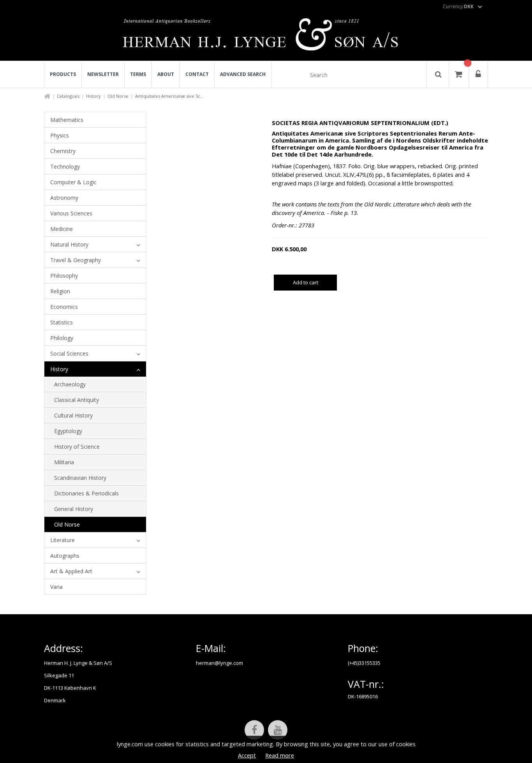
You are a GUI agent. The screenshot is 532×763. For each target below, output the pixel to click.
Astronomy (64, 197)
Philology (61, 338)
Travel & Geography (75, 260)
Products (63, 74)
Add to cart (305, 282)
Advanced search (243, 74)
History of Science (77, 446)
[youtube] (277, 730)
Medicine (61, 229)
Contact (197, 74)
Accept (247, 755)
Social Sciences (69, 353)
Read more (279, 755)
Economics (64, 306)
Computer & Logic (73, 182)
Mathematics (66, 119)
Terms (138, 74)
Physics (59, 135)
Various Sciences (71, 213)
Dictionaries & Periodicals (86, 493)
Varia (56, 586)
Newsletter (103, 74)
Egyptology (68, 431)
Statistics (61, 322)
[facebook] (254, 730)
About (165, 74)
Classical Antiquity (76, 400)
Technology (65, 166)
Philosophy (64, 275)
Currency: (458, 6)
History (93, 96)
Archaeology (70, 384)
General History (73, 509)
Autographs (64, 555)
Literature (62, 540)
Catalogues (68, 96)
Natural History (69, 244)
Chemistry (63, 151)
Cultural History (73, 415)
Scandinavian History (80, 477)
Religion (60, 291)
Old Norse (118, 96)
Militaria (64, 462)
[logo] (266, 37)
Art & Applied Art (71, 571)
